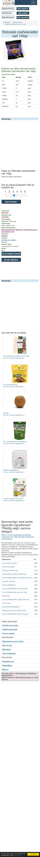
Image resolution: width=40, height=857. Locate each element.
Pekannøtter (6, 596)
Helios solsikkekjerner (9, 585)
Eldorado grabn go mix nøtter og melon (14, 610)
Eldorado (4, 236)
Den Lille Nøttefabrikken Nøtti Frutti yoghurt (15, 614)
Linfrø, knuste (6, 603)
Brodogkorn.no (8, 661)
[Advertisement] (20, 141)
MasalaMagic (7, 665)
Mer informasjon (17, 855)
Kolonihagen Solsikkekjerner (11, 607)
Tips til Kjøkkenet (9, 653)
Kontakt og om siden (10, 625)
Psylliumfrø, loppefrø (8, 567)
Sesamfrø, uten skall (8, 581)
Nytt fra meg (7, 645)
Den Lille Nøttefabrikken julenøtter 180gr (14, 592)
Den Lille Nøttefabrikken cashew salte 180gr (15, 599)
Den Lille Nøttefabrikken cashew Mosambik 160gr (17, 578)
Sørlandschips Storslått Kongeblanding (14, 574)
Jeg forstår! (33, 854)
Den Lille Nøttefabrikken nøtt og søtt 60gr (14, 589)
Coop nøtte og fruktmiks (9, 563)
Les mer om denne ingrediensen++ (14, 358)
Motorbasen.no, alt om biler (13, 641)
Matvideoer (6, 649)
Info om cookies (8, 633)
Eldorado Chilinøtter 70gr (10, 570)
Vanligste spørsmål (9, 629)
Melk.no (5, 669)
